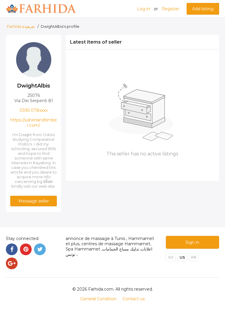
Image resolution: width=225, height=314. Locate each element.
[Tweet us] (40, 249)
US (182, 257)
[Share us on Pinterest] (26, 249)
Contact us (133, 298)
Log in (143, 8)
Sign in (192, 242)
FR (193, 257)
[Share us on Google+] (12, 263)
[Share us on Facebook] (12, 249)
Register (170, 8)
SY (170, 257)
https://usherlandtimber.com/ (33, 122)
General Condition (98, 298)
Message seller (33, 201)
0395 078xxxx (33, 110)
